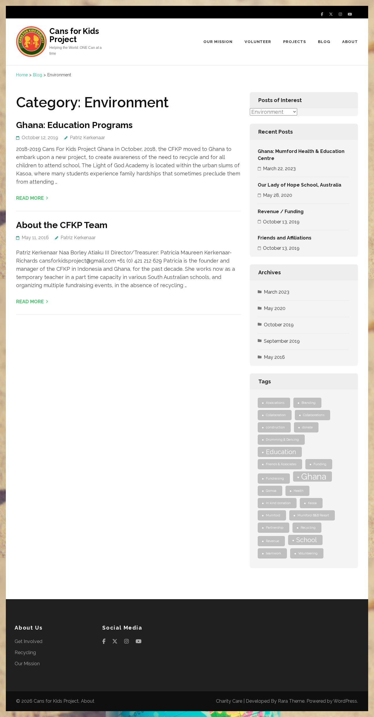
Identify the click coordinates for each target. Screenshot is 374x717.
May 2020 (274, 308)
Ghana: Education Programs (74, 125)
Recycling (308, 527)
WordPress (345, 701)
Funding (320, 464)
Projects (294, 41)
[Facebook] (322, 14)
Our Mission (218, 41)
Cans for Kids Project (74, 35)
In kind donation (278, 503)
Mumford (273, 515)
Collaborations (313, 415)
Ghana (313, 476)
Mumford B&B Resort (313, 515)
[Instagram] (340, 14)
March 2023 (276, 292)
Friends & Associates (281, 464)
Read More (30, 198)
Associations (275, 402)
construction (275, 427)
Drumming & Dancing (282, 439)
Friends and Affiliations (284, 238)
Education (281, 452)
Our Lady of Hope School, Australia (299, 185)
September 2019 (282, 341)
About (350, 41)
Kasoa (312, 503)
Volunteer (258, 41)
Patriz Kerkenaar (87, 137)
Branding (309, 402)
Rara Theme (291, 701)
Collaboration (276, 415)
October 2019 (279, 325)
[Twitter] (331, 14)
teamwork (273, 553)
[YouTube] (350, 14)
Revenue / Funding (281, 211)
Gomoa (271, 490)
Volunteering (308, 553)
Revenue (272, 541)
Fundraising (275, 478)
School (306, 540)
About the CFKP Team (62, 225)
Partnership (274, 527)
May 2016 (274, 357)
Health (299, 490)
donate (307, 427)
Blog (324, 41)
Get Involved (28, 641)
